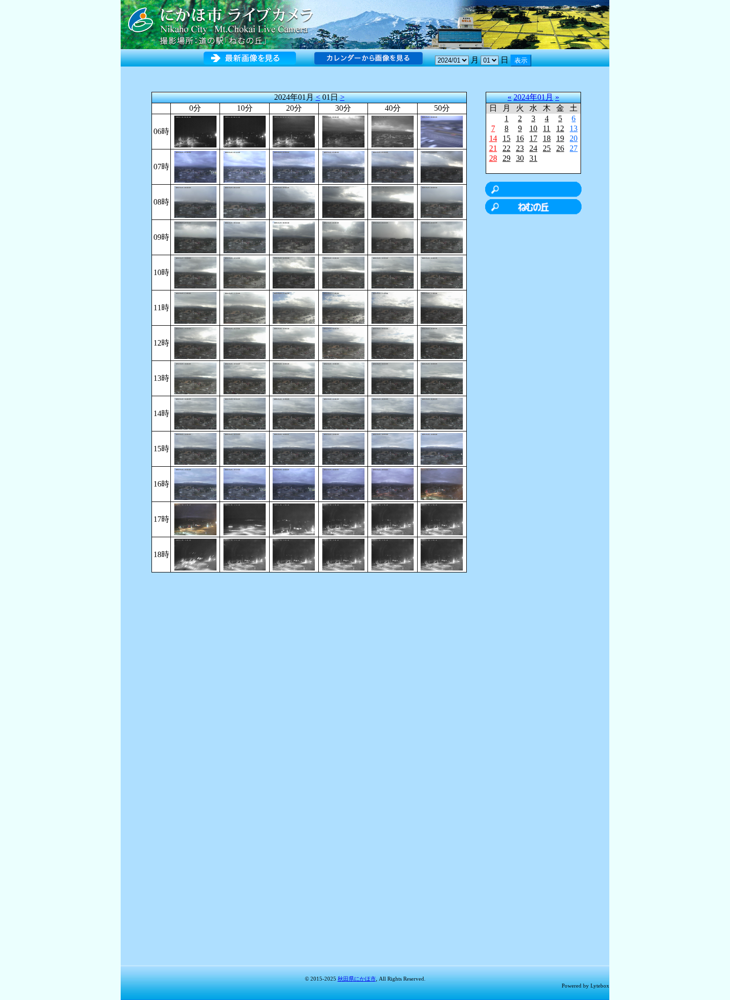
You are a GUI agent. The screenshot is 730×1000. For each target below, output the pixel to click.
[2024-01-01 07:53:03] (442, 166)
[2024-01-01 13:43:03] (392, 377)
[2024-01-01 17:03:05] (195, 518)
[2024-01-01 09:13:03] (244, 236)
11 (546, 128)
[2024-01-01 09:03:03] (195, 236)
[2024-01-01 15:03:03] (195, 448)
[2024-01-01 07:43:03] (392, 166)
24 (533, 148)
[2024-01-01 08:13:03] (244, 201)
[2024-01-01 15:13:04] (244, 448)
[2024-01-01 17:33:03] (343, 518)
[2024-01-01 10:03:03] (195, 272)
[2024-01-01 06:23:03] (294, 131)
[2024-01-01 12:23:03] (294, 342)
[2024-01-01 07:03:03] (195, 166)
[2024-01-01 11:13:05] (244, 307)
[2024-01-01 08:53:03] (442, 201)
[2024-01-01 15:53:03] (442, 448)
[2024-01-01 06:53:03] (442, 131)
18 (547, 138)
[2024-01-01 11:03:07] (195, 307)
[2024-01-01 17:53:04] (442, 518)
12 (560, 128)
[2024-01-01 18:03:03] (195, 554)
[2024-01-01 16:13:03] (244, 483)
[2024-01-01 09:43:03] (392, 236)
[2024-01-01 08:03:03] (195, 201)
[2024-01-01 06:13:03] (244, 131)
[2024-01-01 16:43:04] (392, 483)
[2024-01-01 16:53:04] (442, 483)
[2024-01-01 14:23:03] (294, 413)
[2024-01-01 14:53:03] (442, 413)
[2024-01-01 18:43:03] (392, 554)
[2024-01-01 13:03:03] (195, 377)
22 (507, 148)
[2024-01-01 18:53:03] (442, 554)
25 (547, 148)
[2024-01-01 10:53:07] (442, 272)
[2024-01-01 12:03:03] (195, 342)
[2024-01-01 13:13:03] (244, 377)
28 (493, 158)
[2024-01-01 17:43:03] (392, 518)
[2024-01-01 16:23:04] (294, 483)
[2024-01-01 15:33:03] (343, 448)
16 (520, 138)
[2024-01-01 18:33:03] (343, 554)
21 (493, 148)
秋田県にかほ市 (357, 979)
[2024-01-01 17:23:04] (294, 518)
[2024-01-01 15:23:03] (294, 448)
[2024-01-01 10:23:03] (294, 272)
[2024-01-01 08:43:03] (392, 201)
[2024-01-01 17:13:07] (244, 518)
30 (520, 158)
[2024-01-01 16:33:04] (343, 483)
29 (507, 158)
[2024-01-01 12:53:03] (442, 342)
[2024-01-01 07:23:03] (294, 166)
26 (560, 148)
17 (533, 138)
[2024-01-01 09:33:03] (343, 236)
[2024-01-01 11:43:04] (392, 307)
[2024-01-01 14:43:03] (392, 413)
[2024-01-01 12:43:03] (392, 342)
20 (574, 138)
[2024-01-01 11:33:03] (343, 307)
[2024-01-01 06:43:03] (392, 131)
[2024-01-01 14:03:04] (195, 413)
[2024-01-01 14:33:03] (343, 413)
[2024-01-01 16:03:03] (195, 483)
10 (533, 128)
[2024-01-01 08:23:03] (294, 201)
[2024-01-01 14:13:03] (244, 413)
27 (574, 148)
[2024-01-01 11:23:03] (294, 307)
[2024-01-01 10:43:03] (392, 272)
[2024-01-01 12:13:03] (244, 342)
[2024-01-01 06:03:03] (195, 131)
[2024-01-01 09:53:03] (442, 236)
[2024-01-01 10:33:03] (343, 272)
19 (560, 138)
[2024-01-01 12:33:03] (343, 342)
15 (507, 138)
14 (493, 138)
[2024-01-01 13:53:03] (442, 377)
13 (574, 128)
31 (533, 158)
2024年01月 (533, 97)
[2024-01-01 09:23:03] (294, 236)
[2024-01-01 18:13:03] (244, 554)
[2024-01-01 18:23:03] (294, 554)
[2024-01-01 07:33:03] (343, 166)
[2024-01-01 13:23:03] (294, 377)
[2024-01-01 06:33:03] (343, 131)
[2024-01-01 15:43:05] (392, 448)
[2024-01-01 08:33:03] (343, 201)
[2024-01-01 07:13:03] (244, 166)
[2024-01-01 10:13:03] (244, 272)
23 (520, 148)
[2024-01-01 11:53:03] (442, 307)
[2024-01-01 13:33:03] (343, 377)
